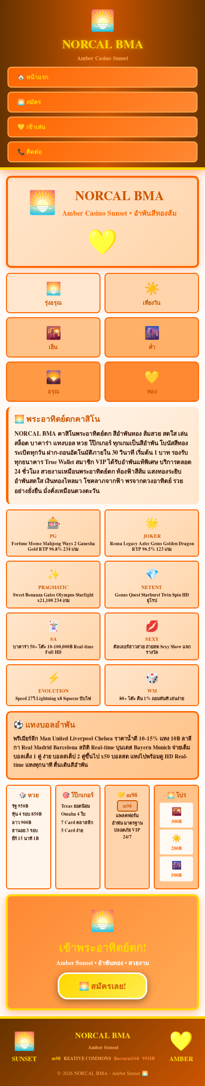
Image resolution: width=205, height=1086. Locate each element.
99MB (148, 1058)
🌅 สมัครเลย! (102, 985)
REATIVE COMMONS (87, 1058)
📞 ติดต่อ (29, 151)
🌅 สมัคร (29, 102)
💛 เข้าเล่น (31, 126)
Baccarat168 (126, 1058)
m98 (127, 806)
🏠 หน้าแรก (32, 77)
